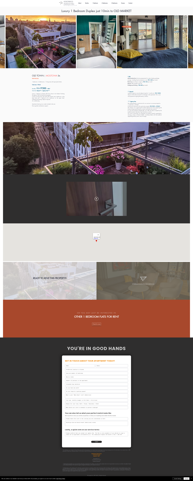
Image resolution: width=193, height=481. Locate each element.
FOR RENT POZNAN (68, 2)
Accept (186, 478)
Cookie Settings (177, 478)
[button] (129, 3)
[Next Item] (190, 41)
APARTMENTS (68, 1)
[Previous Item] (2, 41)
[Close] (191, 478)
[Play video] (96, 199)
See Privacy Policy (60, 478)
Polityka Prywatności (96, 461)
